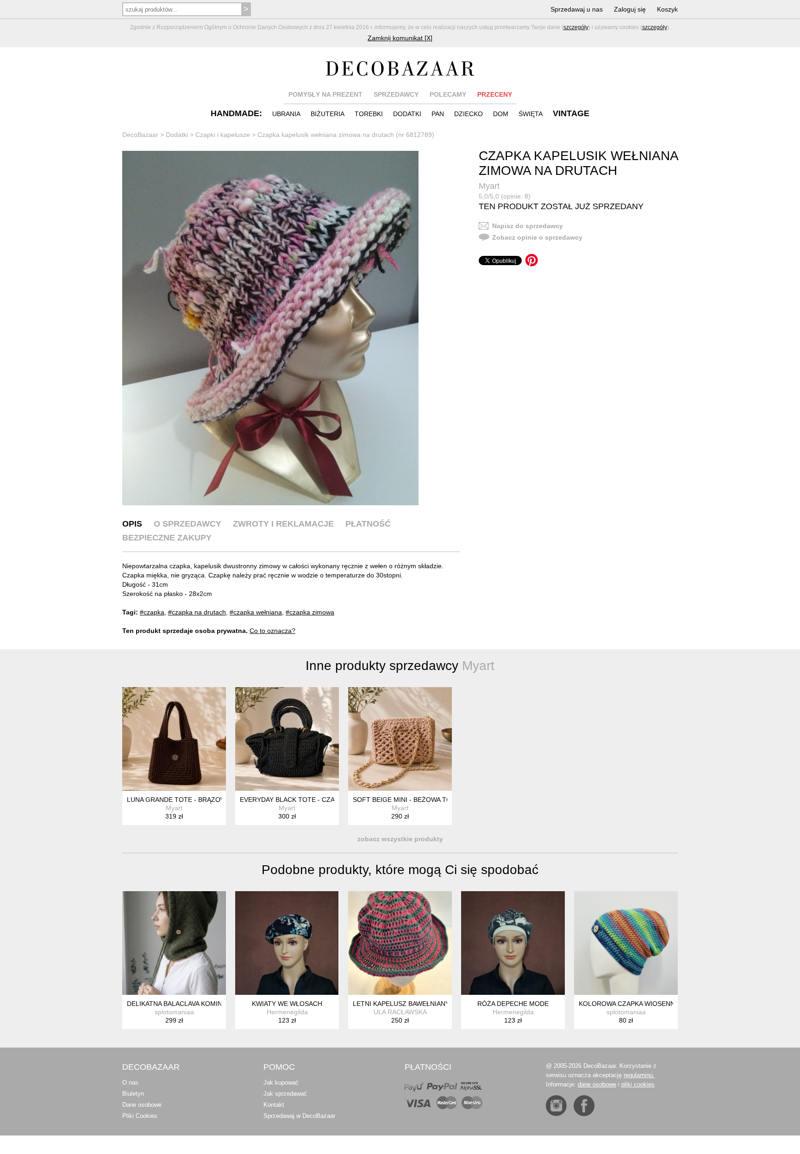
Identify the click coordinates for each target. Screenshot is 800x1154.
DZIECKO (468, 114)
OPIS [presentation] (132, 523)
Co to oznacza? (272, 630)
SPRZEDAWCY (396, 94)
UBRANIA (286, 114)
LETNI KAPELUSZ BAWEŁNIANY (401, 1003)
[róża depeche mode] (513, 943)
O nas (130, 1082)
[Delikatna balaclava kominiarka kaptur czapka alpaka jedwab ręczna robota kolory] (174, 943)
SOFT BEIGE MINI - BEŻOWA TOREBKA (413, 799)
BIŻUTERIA (327, 114)
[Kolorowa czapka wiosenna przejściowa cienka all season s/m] (626, 943)
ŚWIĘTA (531, 114)
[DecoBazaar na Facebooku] (584, 1105)
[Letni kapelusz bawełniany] (400, 943)
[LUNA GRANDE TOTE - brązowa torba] (174, 739)
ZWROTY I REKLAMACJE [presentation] (283, 523)
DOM (500, 114)
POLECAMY (448, 94)
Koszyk (667, 9)
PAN (437, 114)
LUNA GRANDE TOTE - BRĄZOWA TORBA (190, 799)
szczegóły (575, 27)
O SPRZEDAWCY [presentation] (187, 523)
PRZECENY (494, 94)
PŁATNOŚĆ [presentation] (368, 523)
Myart (489, 186)
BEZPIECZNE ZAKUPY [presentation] (167, 537)
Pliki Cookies (139, 1115)
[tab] (132, 523)
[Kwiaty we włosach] (287, 943)
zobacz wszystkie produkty (400, 839)
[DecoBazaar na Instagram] (556, 1105)
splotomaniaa (174, 1012)
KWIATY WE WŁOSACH (287, 1003)
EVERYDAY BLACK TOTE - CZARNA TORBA (306, 799)
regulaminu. (639, 1075)
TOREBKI (369, 114)
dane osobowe (597, 1084)
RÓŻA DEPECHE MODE (513, 1003)
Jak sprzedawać (285, 1093)
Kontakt (273, 1104)
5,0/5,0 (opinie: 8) (505, 196)
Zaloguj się (630, 9)
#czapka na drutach (197, 612)
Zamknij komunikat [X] (400, 38)
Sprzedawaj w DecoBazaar (299, 1115)
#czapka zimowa (310, 612)
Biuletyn (133, 1093)
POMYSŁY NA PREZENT (325, 94)
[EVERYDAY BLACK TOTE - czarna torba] (287, 739)
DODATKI (407, 114)
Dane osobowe (142, 1104)
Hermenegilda (287, 1012)
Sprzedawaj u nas (576, 9)
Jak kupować (281, 1082)
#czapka (152, 612)
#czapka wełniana (256, 612)
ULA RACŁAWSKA (400, 1012)
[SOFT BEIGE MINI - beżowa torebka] (400, 739)
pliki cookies (638, 1084)
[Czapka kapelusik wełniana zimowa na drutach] (270, 328)
